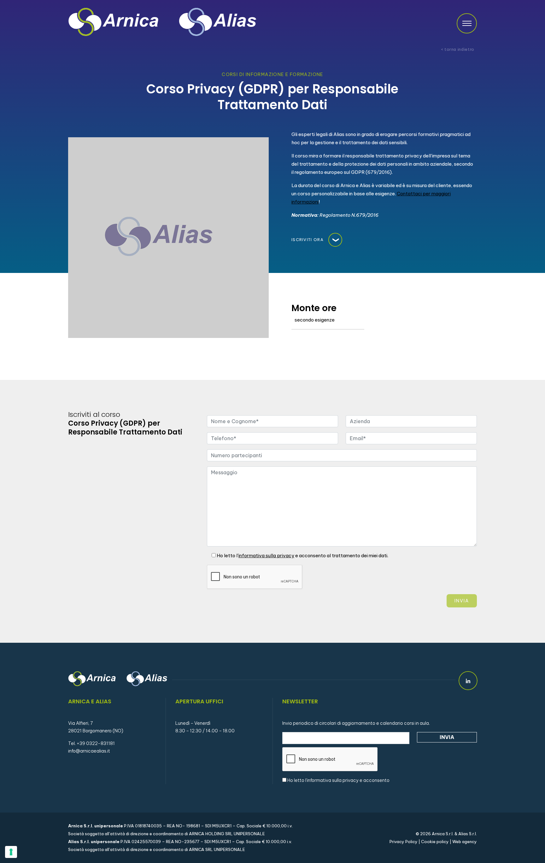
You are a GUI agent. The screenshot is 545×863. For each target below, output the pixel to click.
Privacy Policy (404, 841)
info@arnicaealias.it (89, 751)
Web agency (464, 841)
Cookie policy (435, 841)
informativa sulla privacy (333, 780)
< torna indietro (457, 49)
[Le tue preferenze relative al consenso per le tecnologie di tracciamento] (11, 852)
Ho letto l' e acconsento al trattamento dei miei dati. (302, 556)
